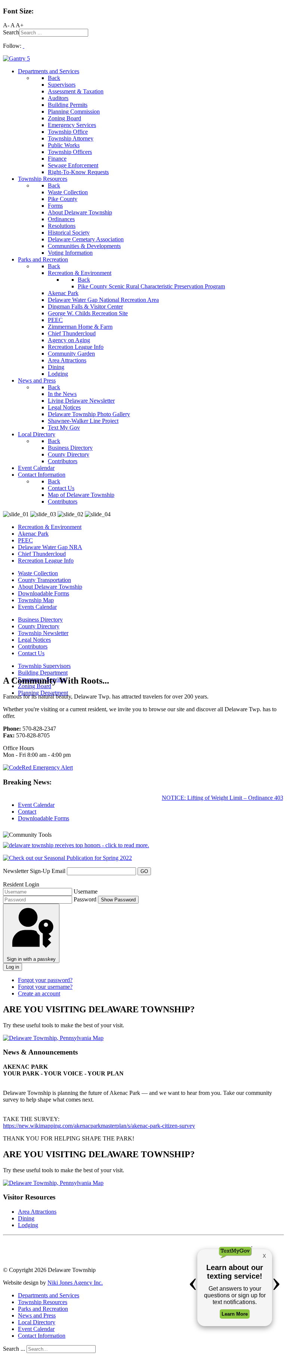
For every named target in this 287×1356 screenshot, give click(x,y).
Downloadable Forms (43, 593)
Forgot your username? (45, 987)
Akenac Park (33, 533)
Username (86, 891)
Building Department (43, 672)
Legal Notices (34, 640)
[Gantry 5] (16, 58)
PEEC (25, 540)
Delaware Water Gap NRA (50, 547)
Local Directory (36, 1322)
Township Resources (42, 1302)
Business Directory (40, 619)
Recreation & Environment (49, 527)
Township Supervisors (44, 666)
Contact (27, 811)
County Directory (38, 626)
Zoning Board (34, 686)
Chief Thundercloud (42, 554)
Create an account (39, 993)
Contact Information (41, 1335)
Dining (26, 1218)
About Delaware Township (50, 586)
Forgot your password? (45, 980)
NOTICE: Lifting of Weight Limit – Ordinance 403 (217, 798)
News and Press (37, 1315)
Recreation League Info (46, 560)
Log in (12, 967)
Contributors (32, 646)
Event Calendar (36, 805)
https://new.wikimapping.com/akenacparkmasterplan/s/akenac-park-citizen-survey (99, 1126)
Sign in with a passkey (31, 959)
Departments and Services (48, 1295)
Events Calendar (37, 607)
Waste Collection (38, 573)
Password (85, 899)
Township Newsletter (43, 633)
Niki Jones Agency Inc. (75, 1282)
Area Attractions (37, 1211)
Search (11, 32)
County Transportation (44, 580)
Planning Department (43, 693)
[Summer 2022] (67, 858)
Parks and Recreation (43, 1309)
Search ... (14, 1349)
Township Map (36, 600)
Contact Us (31, 653)
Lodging (28, 1225)
